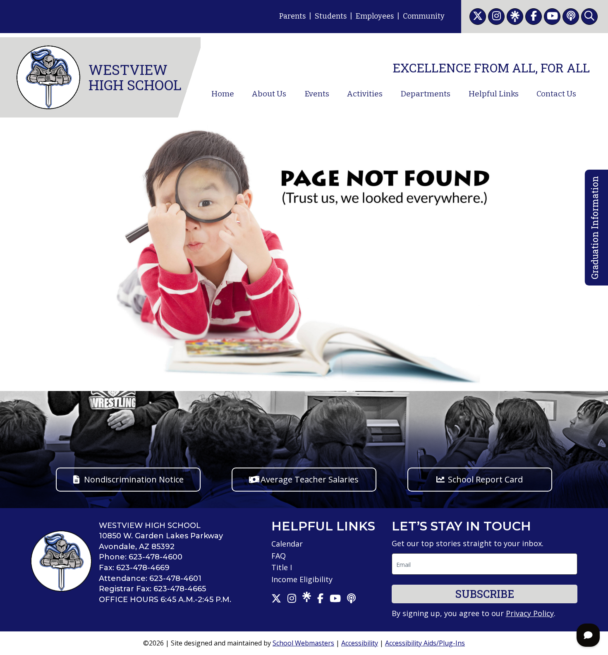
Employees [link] (375, 16)
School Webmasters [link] (303, 643)
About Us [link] (269, 94)
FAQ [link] (278, 556)
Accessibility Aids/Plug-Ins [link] (425, 643)
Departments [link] (425, 94)
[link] (477, 16)
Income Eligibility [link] (302, 579)
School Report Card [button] (485, 479)
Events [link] (316, 94)
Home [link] (222, 94)
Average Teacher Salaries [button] (310, 479)
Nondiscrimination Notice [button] (134, 479)
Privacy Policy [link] (530, 613)
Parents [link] (292, 16)
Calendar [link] (287, 544)
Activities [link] (365, 94)
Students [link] (331, 16)
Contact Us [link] (556, 94)
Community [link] (424, 16)
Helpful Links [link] (494, 94)
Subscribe (484, 594)
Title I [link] (281, 567)
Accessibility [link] (359, 643)
